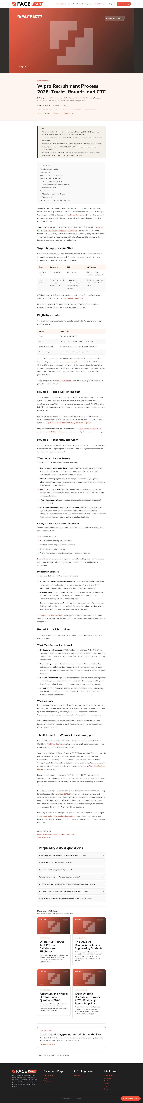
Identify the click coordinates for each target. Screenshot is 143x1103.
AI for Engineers (87, 4)
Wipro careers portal (43, 837)
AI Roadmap (77, 1075)
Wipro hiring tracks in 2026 (49, 169)
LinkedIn (53, 1055)
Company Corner (61, 4)
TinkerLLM (63, 794)
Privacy (106, 1086)
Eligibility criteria (45, 172)
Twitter (59, 1055)
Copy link (66, 1055)
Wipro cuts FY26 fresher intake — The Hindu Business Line (55, 835)
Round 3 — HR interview (48, 191)
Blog (78, 4)
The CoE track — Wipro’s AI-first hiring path (55, 200)
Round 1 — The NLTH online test (51, 175)
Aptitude (71, 4)
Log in (111, 4)
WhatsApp (46, 1055)
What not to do (47, 197)
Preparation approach (49, 188)
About (106, 1081)
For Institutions (99, 4)
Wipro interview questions (51, 615)
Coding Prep (46, 1081)
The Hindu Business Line (76, 215)
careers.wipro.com (68, 362)
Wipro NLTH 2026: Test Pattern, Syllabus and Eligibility (68, 423)
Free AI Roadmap (123, 4)
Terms (106, 1089)
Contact (106, 1084)
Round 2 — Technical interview (50, 178)
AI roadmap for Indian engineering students (57, 816)
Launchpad (107, 1078)
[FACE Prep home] (27, 4)
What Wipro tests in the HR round (53, 194)
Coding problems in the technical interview (56, 185)
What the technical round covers (53, 181)
